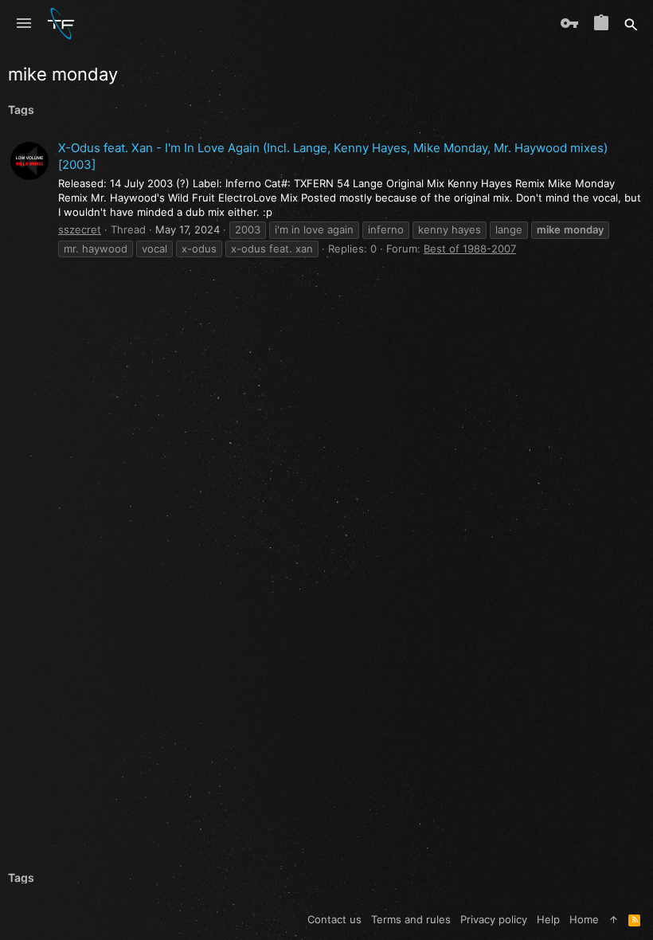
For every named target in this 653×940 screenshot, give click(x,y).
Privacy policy (493, 919)
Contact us (334, 919)
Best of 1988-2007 (470, 248)
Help (548, 919)
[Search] (631, 24)
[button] (24, 23)
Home (584, 919)
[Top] (614, 919)
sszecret (79, 229)
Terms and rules (411, 919)
